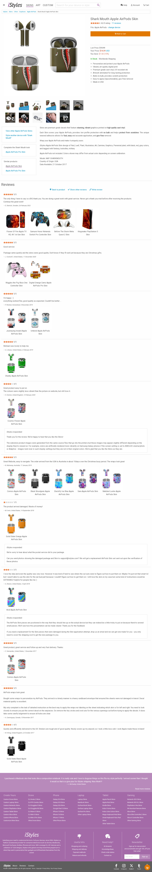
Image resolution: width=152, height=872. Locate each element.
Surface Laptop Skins (85, 808)
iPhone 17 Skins (58, 817)
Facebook (116, 869)
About (15, 866)
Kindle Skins (106, 805)
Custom (48, 5)
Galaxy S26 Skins (59, 805)
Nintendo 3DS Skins (134, 799)
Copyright (39, 868)
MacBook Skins (83, 802)
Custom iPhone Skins (11, 817)
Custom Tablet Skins (11, 811)
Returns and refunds (79, 855)
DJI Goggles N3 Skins (35, 808)
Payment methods (79, 852)
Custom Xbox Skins (10, 814)
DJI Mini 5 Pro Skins (35, 817)
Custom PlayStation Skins (12, 808)
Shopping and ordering (79, 846)
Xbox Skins (131, 811)
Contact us (107, 855)
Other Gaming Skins (134, 820)
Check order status (107, 852)
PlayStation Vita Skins (134, 805)
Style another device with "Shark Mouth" (19, 136)
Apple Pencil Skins (108, 799)
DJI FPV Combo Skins (35, 802)
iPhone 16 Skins (58, 814)
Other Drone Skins (34, 820)
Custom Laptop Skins (11, 802)
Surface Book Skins (84, 805)
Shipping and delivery (79, 849)
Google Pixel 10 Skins (60, 808)
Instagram (124, 869)
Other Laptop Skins (84, 814)
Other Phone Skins (59, 820)
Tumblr (139, 869)
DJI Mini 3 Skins (33, 814)
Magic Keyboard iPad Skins (111, 814)
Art (38, 5)
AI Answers (108, 846)
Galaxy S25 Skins (59, 802)
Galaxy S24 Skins (59, 799)
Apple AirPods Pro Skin (15, 152)
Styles (15, 4)
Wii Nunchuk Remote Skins (136, 808)
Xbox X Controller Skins (135, 817)
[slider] (95, 23)
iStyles (5, 12)
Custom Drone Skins (11, 799)
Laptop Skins (82, 799)
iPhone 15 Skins (58, 811)
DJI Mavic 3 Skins (34, 811)
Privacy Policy (46, 868)
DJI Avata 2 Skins (34, 799)
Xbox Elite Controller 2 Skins (136, 814)
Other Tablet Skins (108, 823)
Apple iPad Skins (108, 802)
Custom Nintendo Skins (12, 805)
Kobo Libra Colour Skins (110, 811)
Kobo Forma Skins (108, 808)
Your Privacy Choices (56, 868)
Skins (29, 5)
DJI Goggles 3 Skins (35, 805)
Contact (31, 866)
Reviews (23, 866)
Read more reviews (142, 789)
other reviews (78, 190)
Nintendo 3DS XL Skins (135, 802)
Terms (33, 868)
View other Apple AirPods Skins (19, 131)
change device (114, 27)
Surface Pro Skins (84, 811)
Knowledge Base (108, 849)
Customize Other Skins (11, 820)
